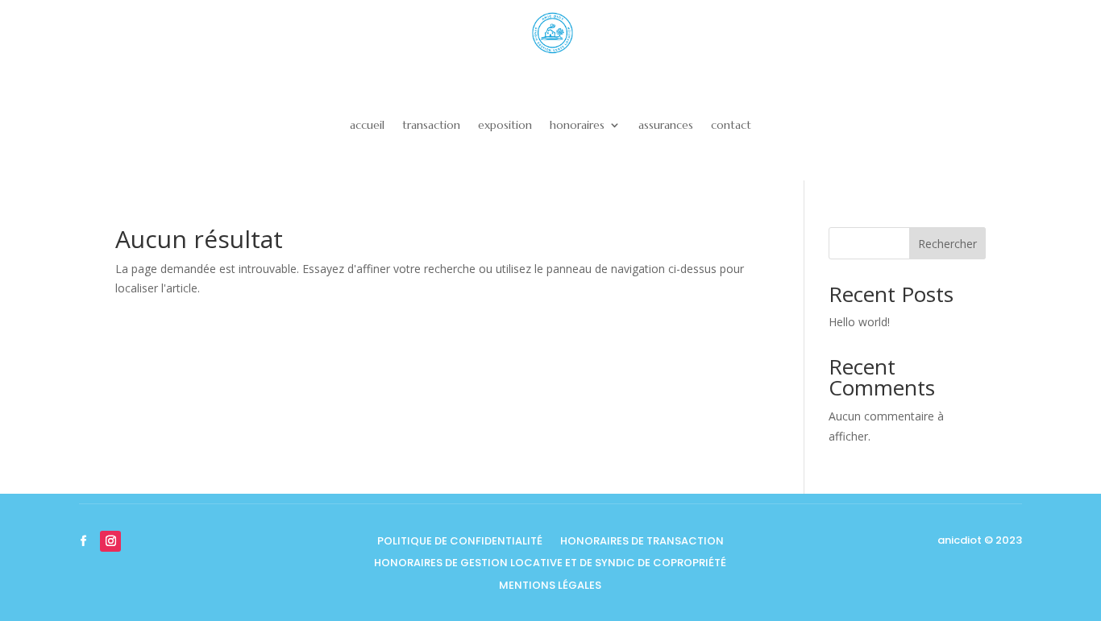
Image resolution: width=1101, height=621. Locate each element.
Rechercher (947, 243)
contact (731, 125)
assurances (665, 125)
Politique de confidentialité (459, 542)
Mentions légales (550, 587)
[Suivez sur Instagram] (110, 541)
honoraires (577, 125)
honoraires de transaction (642, 542)
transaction (431, 125)
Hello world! (859, 321)
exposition (505, 125)
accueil (367, 125)
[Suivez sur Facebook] (83, 541)
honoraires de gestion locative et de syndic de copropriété (550, 564)
